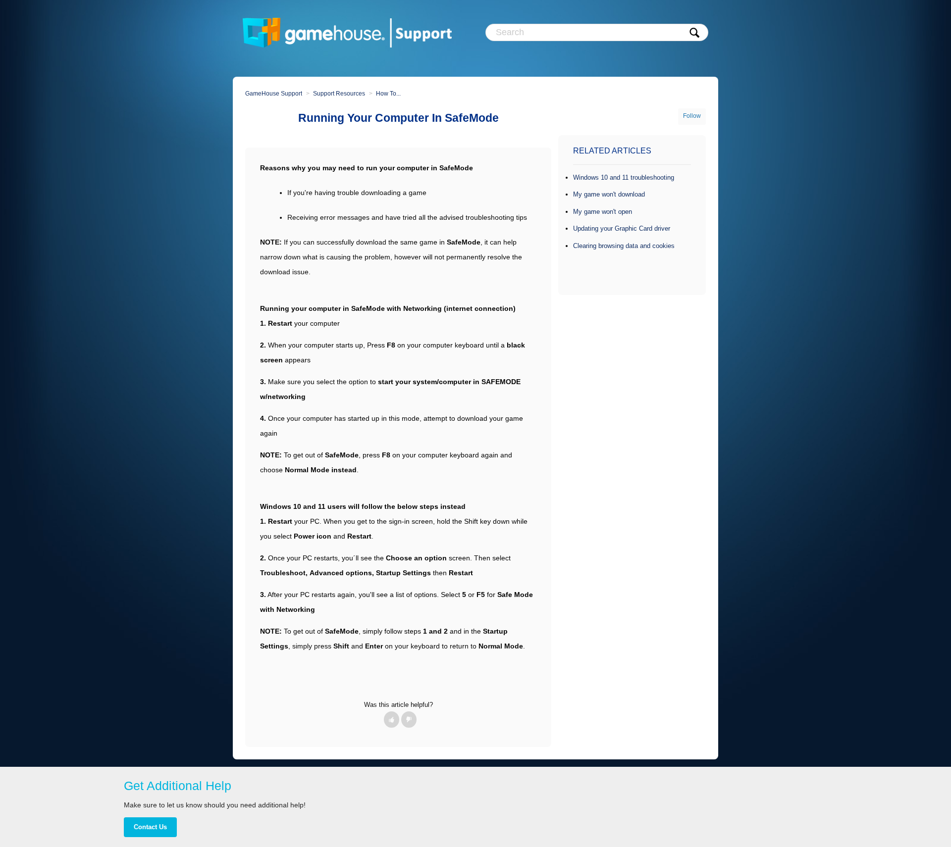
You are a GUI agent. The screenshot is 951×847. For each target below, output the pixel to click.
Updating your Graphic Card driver (621, 228)
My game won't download (609, 194)
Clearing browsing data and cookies (624, 245)
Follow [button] (692, 115)
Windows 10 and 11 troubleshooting (623, 177)
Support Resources (339, 93)
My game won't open (602, 211)
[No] (409, 719)
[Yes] (391, 719)
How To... (388, 93)
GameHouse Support (273, 93)
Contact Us (150, 827)
